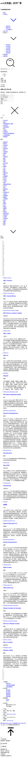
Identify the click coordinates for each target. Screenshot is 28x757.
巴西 (4, 150)
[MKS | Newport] (7, 277)
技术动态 (8, 49)
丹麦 (4, 161)
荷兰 (4, 200)
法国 (4, 169)
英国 (4, 171)
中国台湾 (5, 218)
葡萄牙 (5, 206)
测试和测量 (6, 127)
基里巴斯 (5, 189)
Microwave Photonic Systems (11, 623)
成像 (4, 122)
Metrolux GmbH (8, 650)
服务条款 (8, 693)
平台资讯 (8, 46)
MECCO (5, 355)
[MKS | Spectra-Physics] (8, 293)
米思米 (5, 504)
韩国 (4, 190)
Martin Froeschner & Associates (12, 608)
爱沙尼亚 (5, 163)
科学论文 (8, 44)
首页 (4, 12)
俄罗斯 (5, 208)
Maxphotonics (7, 485)
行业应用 (8, 48)
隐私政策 (8, 694)
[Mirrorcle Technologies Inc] (9, 410)
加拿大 (5, 153)
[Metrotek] (5, 373)
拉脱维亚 (5, 195)
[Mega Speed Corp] (7, 585)
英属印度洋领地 (7, 184)
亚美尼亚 (5, 142)
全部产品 (8, 26)
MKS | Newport (7, 280)
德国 (4, 159)
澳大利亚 (5, 145)
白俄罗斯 (5, 151)
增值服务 (5, 136)
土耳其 (5, 216)
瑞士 (4, 155)
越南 (4, 223)
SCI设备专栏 (9, 29)
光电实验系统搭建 (10, 685)
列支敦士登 (6, 192)
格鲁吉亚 (5, 172)
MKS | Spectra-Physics (9, 296)
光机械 (5, 130)
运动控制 (5, 131)
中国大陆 (5, 156)
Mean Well (6, 465)
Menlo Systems (7, 567)
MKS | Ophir (7, 333)
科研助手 (5, 54)
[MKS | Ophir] (6, 330)
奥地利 (5, 143)
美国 (4, 221)
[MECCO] (5, 352)
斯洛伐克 (5, 215)
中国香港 (5, 176)
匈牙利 (5, 177)
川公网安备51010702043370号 (19, 723)
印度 (4, 182)
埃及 (4, 164)
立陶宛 (5, 194)
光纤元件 (5, 120)
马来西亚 (5, 198)
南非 (4, 224)
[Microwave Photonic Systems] (10, 620)
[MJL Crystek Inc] (7, 639)
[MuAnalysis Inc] (7, 450)
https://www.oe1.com (11, 714)
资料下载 (8, 51)
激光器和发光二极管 (8, 123)
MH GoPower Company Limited (12, 313)
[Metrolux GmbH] (7, 647)
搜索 (2, 78)
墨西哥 (5, 197)
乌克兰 (5, 219)
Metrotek (5, 375)
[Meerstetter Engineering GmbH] (10, 391)
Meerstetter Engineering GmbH (12, 394)
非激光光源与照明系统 (8, 133)
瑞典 (4, 210)
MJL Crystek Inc (8, 642)
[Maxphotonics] (6, 482)
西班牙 (5, 166)
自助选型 (5, 56)
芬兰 (4, 168)
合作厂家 (5, 31)
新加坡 (5, 211)
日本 (4, 187)
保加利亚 (5, 148)
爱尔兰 (5, 179)
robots (7, 700)
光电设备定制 (9, 686)
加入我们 (8, 691)
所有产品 (8, 683)
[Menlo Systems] (7, 564)
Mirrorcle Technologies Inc (10, 413)
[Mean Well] (6, 462)
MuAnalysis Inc (7, 453)
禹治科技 (8, 690)
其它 (4, 128)
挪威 (4, 202)
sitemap (7, 699)
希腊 (4, 174)
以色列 (5, 181)
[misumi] (5, 501)
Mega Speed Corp (8, 587)
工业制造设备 (6, 135)
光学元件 (5, 125)
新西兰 (5, 203)
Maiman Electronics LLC (10, 523)
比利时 (5, 147)
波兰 (4, 205)
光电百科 (8, 52)
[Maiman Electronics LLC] (9, 520)
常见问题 (8, 696)
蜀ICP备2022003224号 (6, 723)
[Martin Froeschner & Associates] (10, 605)
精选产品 (8, 27)
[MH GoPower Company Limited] (11, 310)
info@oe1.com (10, 720)
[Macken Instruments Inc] (9, 539)
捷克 (4, 158)
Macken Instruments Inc (10, 542)
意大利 (5, 185)
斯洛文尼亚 (6, 213)
